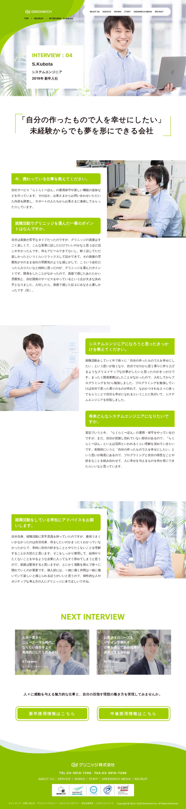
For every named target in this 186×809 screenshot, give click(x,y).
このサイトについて (105, 803)
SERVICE (107, 12)
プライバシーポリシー (47, 803)
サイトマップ (15, 803)
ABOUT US (95, 12)
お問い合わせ (29, 803)
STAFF (127, 12)
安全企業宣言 (87, 803)
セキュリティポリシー (69, 803)
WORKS (118, 12)
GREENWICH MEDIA (143, 12)
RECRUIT (159, 12)
